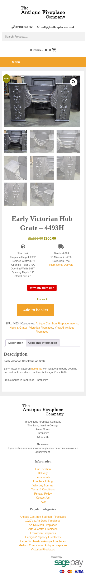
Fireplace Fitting (43, 481)
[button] (73, 82)
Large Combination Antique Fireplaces (43, 541)
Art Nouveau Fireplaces (43, 525)
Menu (16, 62)
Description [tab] (15, 342)
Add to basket (35, 310)
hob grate (36, 368)
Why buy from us (43, 485)
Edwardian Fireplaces (43, 533)
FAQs (42, 501)
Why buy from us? (42, 287)
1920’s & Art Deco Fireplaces (43, 520)
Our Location (43, 469)
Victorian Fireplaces (41, 327)
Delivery (43, 473)
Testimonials (43, 477)
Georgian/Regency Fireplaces (43, 537)
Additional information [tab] (42, 342)
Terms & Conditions (43, 489)
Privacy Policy (43, 493)
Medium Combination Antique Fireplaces (43, 545)
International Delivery (61, 264)
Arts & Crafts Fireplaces (43, 528)
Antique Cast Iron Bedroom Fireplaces (43, 516)
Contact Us (43, 497)
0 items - (40, 50)
